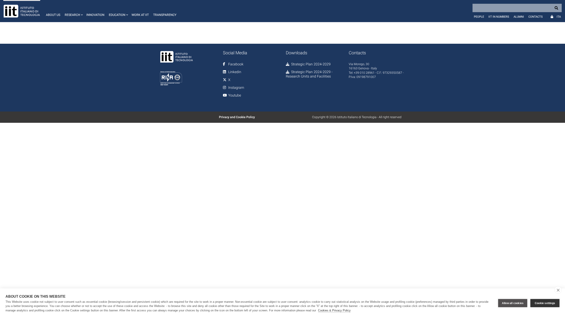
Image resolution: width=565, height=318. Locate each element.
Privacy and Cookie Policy (237, 117)
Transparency (164, 15)
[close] (558, 290)
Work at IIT (140, 15)
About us (53, 15)
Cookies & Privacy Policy (334, 310)
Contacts (535, 16)
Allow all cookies (513, 303)
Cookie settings (545, 303)
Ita (559, 16)
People (479, 16)
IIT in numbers (498, 16)
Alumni (519, 16)
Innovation (95, 15)
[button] (73, 11)
